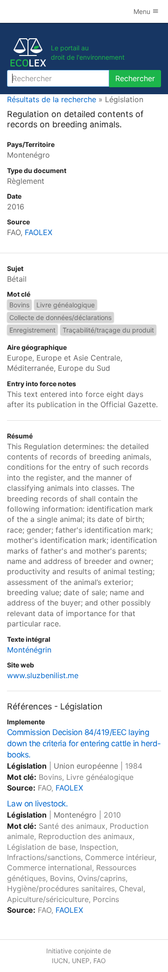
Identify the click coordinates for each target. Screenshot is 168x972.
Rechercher (135, 78)
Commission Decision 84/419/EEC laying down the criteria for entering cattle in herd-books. (84, 743)
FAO (99, 961)
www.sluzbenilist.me (42, 675)
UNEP (81, 961)
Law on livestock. (37, 803)
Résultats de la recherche (51, 99)
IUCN (60, 961)
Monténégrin (29, 649)
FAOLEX (38, 232)
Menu (142, 11)
